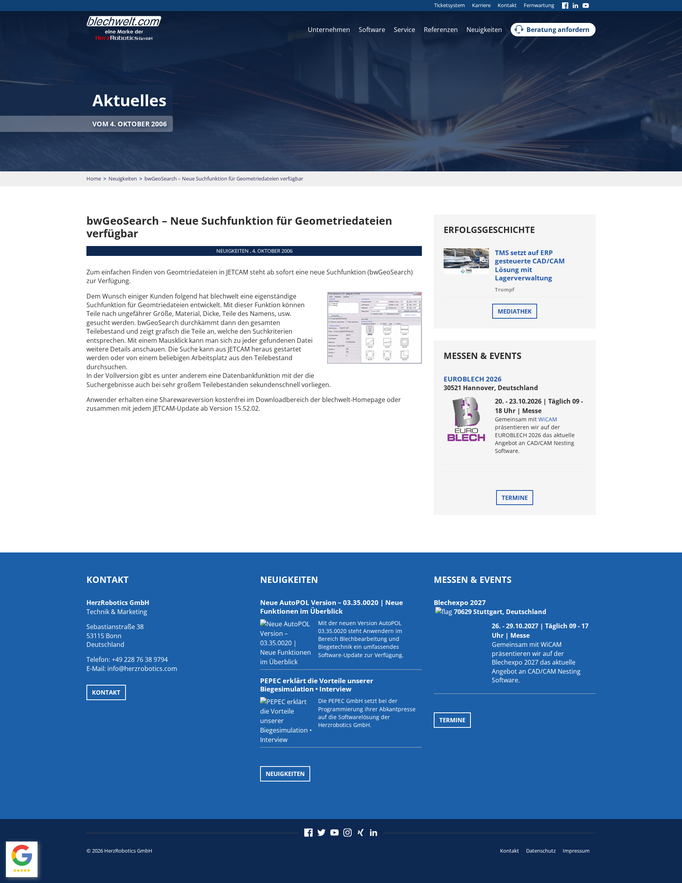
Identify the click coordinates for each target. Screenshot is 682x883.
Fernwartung (539, 5)
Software (372, 29)
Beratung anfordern (558, 29)
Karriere (481, 5)
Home (93, 178)
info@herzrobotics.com (142, 668)
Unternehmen (329, 29)
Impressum (576, 850)
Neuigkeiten (484, 29)
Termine (515, 498)
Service (404, 29)
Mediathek (515, 311)
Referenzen (441, 29)
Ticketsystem (449, 5)
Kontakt (507, 5)
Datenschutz (541, 850)
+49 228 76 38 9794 (140, 659)
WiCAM (547, 419)
